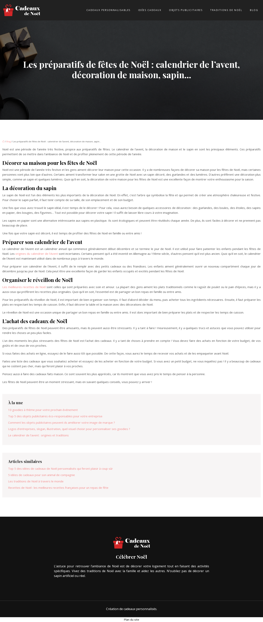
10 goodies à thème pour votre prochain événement (43, 410)
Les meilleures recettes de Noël (24, 287)
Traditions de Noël (226, 10)
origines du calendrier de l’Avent (36, 254)
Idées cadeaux (150, 10)
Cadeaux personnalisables (108, 10)
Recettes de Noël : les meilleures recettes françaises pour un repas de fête (58, 488)
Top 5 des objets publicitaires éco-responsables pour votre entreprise (55, 416)
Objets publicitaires (186, 10)
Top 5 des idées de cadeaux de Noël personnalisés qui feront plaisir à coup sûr (60, 468)
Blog (254, 10)
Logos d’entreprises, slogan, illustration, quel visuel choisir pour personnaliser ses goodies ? (69, 429)
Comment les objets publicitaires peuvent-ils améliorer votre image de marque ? (61, 422)
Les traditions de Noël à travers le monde (36, 481)
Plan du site (131, 619)
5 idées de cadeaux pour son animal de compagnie (41, 475)
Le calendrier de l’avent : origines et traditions (38, 435)
